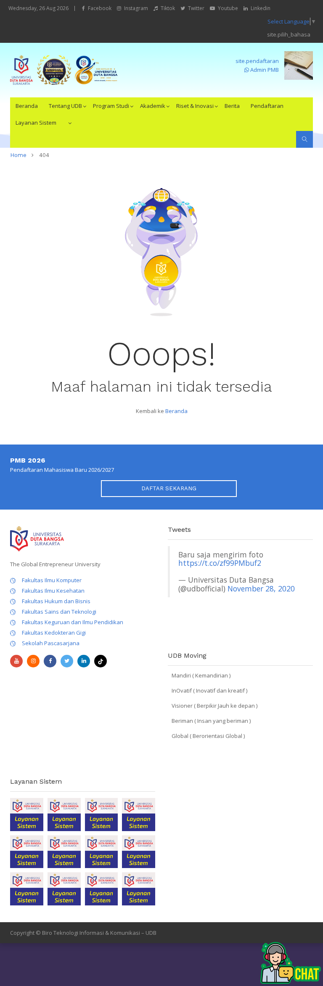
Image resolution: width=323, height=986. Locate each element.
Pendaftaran (267, 106)
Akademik (152, 106)
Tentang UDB (65, 106)
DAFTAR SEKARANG (168, 488)
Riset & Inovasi (195, 106)
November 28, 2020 (261, 588)
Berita (232, 106)
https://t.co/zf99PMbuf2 (219, 563)
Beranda (27, 106)
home (18, 155)
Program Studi (111, 106)
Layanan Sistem (36, 122)
